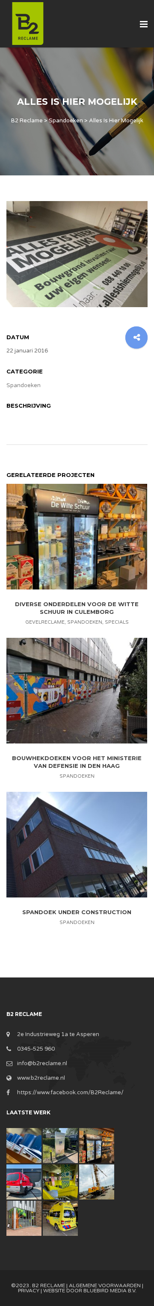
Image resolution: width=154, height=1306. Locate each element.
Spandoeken (23, 385)
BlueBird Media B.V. (109, 1291)
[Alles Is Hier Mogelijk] (77, 253)
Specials (117, 622)
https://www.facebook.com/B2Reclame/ (70, 1092)
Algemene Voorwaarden (105, 1285)
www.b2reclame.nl (41, 1078)
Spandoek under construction (76, 912)
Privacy (28, 1291)
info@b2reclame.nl (42, 1063)
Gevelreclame (45, 622)
